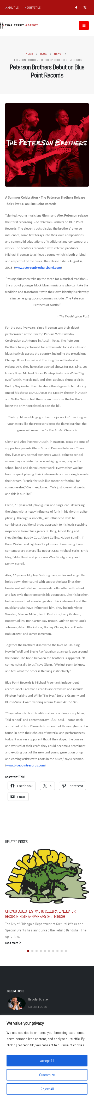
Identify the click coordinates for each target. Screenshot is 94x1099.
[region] (47, 1057)
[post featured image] (16, 1003)
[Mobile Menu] (84, 25)
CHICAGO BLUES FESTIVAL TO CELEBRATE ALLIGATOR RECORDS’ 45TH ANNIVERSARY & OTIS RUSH (40, 914)
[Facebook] (76, 7)
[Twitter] (85, 7)
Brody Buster (38, 999)
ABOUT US (13, 7)
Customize (47, 1074)
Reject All (47, 1088)
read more (12, 943)
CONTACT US (34, 7)
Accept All (47, 1060)
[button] (28, 951)
